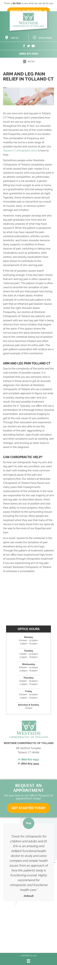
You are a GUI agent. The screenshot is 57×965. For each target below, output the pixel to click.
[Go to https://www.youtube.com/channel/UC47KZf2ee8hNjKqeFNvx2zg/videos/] (33, 46)
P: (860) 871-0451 (28, 759)
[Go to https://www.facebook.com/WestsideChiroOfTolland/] (24, 46)
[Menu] (28, 961)
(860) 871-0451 (28, 53)
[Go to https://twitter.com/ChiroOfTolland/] (28, 46)
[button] (28, 808)
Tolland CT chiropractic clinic (20, 150)
